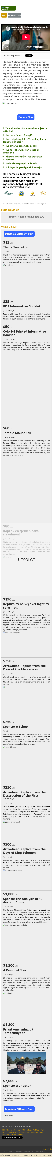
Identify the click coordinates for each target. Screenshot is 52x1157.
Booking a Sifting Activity (12, 1134)
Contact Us (47, 1149)
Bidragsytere (14, 15)
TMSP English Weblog (11, 1130)
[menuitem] (8, 8)
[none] (7, 8)
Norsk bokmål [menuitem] (6, 8)
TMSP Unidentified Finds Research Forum (27, 1132)
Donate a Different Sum (19, 233)
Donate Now (25, 117)
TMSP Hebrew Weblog (30, 1130)
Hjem (4, 15)
